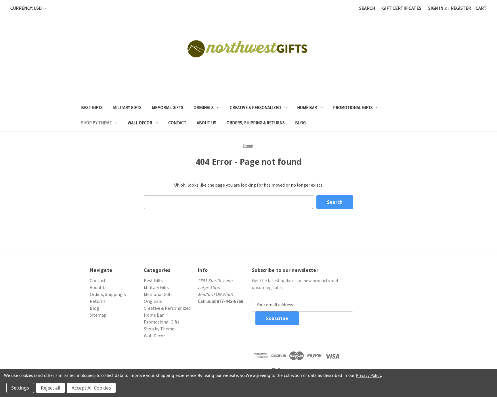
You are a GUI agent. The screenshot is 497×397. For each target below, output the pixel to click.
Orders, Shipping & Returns (256, 122)
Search (367, 8)
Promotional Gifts (353, 107)
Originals (204, 107)
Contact (177, 122)
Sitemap (98, 315)
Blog (300, 122)
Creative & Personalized (255, 107)
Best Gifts (92, 107)
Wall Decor (140, 122)
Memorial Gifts (167, 107)
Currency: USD (26, 8)
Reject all (50, 388)
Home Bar (307, 107)
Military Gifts (127, 107)
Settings (20, 388)
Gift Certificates (401, 8)
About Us (206, 122)
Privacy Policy (368, 375)
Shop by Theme (96, 122)
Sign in (436, 8)
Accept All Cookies (91, 388)
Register (461, 8)
